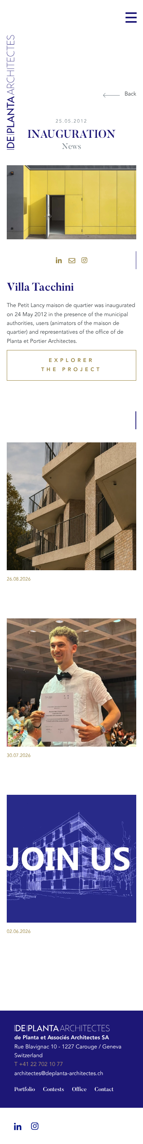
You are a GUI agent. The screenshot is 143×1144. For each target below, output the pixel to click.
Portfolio (24, 1090)
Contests (53, 1090)
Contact (104, 1090)
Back (130, 94)
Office (79, 1090)
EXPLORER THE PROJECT (71, 365)
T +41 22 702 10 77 (38, 1064)
